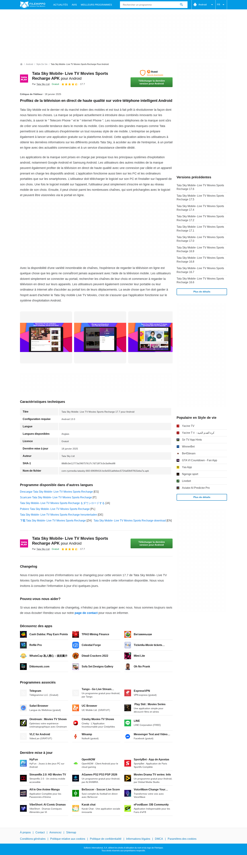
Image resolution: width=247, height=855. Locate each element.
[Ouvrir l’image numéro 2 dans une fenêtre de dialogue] (154, 337)
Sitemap (71, 832)
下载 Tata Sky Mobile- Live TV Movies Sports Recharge (53, 520)
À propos (25, 832)
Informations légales (138, 839)
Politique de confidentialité (105, 839)
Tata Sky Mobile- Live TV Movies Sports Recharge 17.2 (200, 218)
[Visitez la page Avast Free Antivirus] (152, 73)
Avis (74, 4)
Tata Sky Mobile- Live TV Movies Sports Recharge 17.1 (200, 228)
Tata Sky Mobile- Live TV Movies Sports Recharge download (130, 520)
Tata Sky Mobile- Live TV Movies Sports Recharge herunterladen (58, 514)
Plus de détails (201, 291)
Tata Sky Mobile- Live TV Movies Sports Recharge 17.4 (200, 208)
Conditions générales (33, 839)
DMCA (159, 839)
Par (41, 84)
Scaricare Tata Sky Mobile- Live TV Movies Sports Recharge (56, 497)
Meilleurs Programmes (96, 4)
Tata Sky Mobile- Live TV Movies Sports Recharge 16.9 (200, 249)
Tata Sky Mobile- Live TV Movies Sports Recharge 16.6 (200, 280)
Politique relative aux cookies (67, 839)
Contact (40, 832)
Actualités (60, 4)
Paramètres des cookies (182, 839)
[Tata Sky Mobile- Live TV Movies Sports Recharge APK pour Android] (24, 78)
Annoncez (55, 832)
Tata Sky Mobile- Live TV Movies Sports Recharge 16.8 (200, 259)
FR (218, 4)
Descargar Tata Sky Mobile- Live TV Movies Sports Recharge (56, 491)
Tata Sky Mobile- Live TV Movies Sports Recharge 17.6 (200, 187)
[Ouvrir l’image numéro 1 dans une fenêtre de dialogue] (100, 337)
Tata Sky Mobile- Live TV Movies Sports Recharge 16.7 (200, 270)
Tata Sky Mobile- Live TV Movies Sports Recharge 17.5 (200, 197)
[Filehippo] (32, 4)
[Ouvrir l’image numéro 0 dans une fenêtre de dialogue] (46, 337)
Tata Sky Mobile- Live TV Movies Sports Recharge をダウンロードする (62, 503)
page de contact (86, 613)
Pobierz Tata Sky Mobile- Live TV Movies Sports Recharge (55, 509)
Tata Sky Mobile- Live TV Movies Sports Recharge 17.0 (200, 239)
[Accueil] (21, 64)
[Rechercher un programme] (181, 4)
